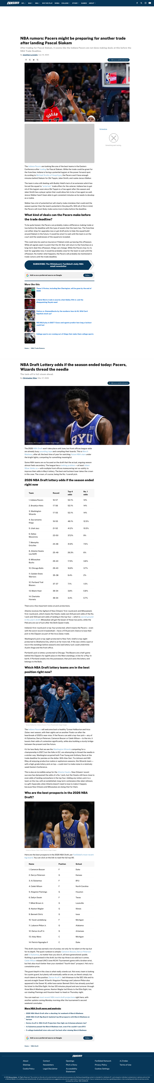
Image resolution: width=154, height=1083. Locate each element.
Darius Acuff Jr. (55, 977)
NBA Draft (37, 448)
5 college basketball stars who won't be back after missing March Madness (56, 1030)
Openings (70, 1061)
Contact (46, 1061)
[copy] (37, 59)
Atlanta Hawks (64, 772)
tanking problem (68, 465)
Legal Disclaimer (50, 1069)
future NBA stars (78, 454)
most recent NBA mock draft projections (57, 997)
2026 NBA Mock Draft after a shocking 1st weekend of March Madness (54, 1013)
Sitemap (26, 1065)
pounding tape (46, 451)
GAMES (84, 3)
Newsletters (48, 1065)
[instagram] (145, 3)
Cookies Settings (102, 1069)
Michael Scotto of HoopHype (49, 175)
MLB (29, 3)
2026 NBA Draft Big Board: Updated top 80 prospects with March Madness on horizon (58, 1018)
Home (27, 348)
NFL (22, 3)
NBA (36, 3)
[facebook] (137, 3)
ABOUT (91, 3)
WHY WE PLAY (47, 3)
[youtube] (150, 3)
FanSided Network (103, 1061)
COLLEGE (64, 3)
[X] (141, 3)
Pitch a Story (71, 1065)
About (25, 1061)
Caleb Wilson (30, 960)
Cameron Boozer (68, 952)
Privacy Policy (101, 1065)
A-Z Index (124, 1061)
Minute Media (13, 1077)
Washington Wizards (62, 749)
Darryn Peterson (84, 952)
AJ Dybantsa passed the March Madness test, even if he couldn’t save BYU (56, 1027)
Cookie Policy (29, 1069)
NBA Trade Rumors (38, 348)
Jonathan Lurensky (30, 55)
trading (43, 169)
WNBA (57, 3)
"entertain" (47, 186)
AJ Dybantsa (33, 955)
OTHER (74, 3)
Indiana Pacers (34, 166)
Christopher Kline (30, 378)
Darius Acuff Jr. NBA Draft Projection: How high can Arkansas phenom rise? (56, 1023)
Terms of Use (125, 1065)
